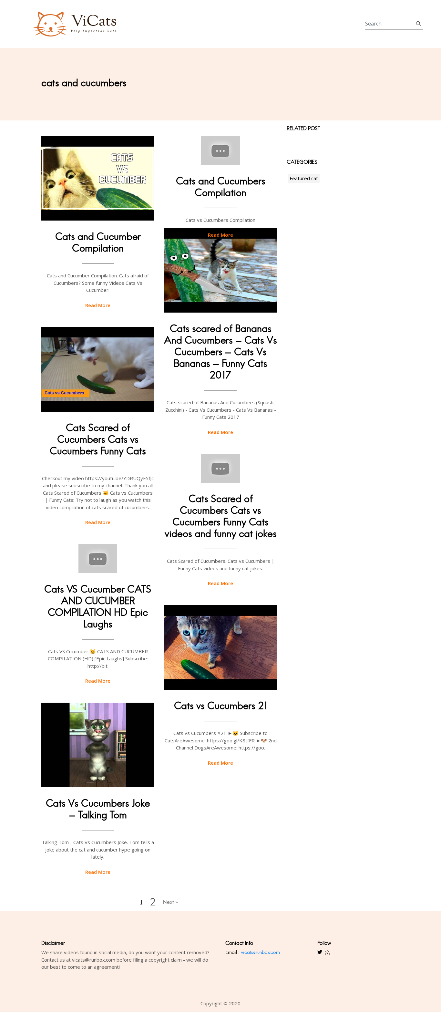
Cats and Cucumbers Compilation (220, 187)
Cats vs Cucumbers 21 (220, 706)
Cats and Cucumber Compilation (98, 242)
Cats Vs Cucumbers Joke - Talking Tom (98, 809)
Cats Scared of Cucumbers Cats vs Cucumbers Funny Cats (98, 439)
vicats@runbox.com (260, 952)
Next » (170, 902)
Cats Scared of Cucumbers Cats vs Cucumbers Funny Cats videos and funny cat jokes (221, 516)
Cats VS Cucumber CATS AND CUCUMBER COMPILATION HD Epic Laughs (97, 606)
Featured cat (304, 178)
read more (97, 305)
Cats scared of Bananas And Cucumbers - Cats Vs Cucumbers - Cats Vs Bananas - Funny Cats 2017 (220, 352)
